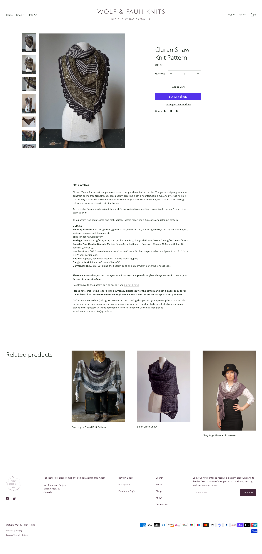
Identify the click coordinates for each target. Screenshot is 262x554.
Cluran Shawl (131, 284)
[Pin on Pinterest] (177, 111)
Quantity (160, 73)
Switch (25, 535)
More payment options (178, 104)
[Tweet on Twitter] (171, 111)
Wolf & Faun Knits (25, 524)
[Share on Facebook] (165, 111)
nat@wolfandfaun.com (93, 477)
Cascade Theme (12, 535)
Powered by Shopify (14, 530)
